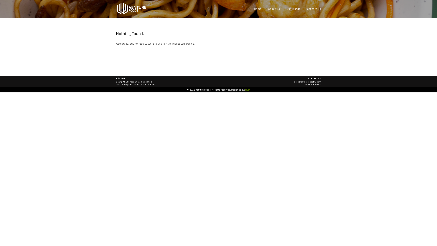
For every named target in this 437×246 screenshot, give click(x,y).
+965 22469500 (313, 84)
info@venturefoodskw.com (307, 82)
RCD (247, 89)
